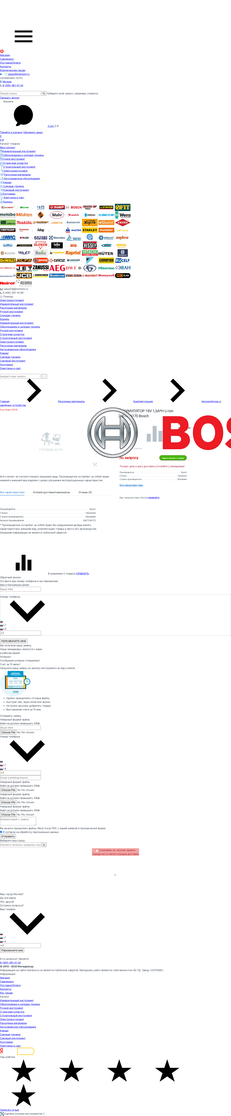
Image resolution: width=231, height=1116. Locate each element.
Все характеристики (12, 492)
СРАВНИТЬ (82, 573)
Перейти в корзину (11, 132)
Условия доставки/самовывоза (51, 492)
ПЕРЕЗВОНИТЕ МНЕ (13, 641)
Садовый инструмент (16, 190)
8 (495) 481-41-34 (13, 85)
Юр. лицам (6, 992)
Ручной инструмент (13, 159)
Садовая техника (13, 186)
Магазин (5, 55)
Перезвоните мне (12, 950)
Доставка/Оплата (10, 62)
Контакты (5, 66)
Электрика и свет (13, 197)
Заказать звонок (9, 97)
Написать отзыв (9, 1109)
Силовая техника (10, 315)
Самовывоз (7, 58)
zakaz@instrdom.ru (19, 74)
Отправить (8, 836)
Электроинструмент (16, 170)
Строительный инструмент (19, 166)
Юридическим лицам (12, 70)
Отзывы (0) (85, 492)
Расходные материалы (17, 174)
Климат (7, 182)
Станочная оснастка (16, 163)
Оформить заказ (33, 132)
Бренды (7, 201)
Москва (7, 81)
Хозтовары (8, 193)
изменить (154, 497)
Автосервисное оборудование (22, 178)
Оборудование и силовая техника (24, 155)
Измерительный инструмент (19, 151)
